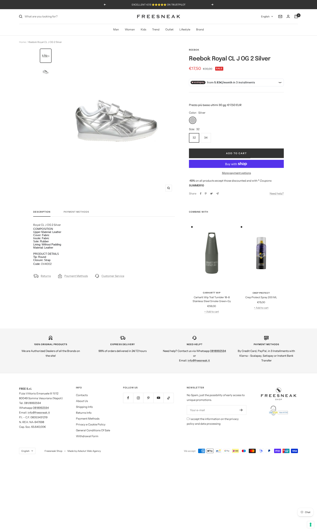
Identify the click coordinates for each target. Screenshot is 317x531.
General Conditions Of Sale (93, 430)
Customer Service (112, 276)
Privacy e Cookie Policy (90, 424)
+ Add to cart (211, 311)
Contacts (82, 395)
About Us (82, 401)
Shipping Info (84, 407)
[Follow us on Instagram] (138, 398)
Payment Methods (76, 212)
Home (22, 42)
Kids (143, 29)
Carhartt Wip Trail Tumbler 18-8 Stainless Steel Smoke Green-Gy (212, 299)
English (265, 16)
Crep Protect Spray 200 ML (261, 297)
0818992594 (218, 351)
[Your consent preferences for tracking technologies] (310, 524)
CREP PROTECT (261, 293)
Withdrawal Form (87, 436)
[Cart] (296, 16)
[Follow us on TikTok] (168, 398)
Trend (155, 29)
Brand (200, 29)
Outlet (169, 29)
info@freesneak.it (199, 360)
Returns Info (84, 412)
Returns (46, 276)
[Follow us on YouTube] (158, 398)
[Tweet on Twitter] (211, 193)
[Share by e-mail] (217, 193)
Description (41, 212)
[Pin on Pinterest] (206, 193)
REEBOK (194, 49)
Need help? (277, 193)
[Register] (241, 410)
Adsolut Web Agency (89, 450)
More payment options (236, 173)
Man (116, 29)
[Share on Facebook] (200, 193)
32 (194, 137)
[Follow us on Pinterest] (148, 398)
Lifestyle (184, 29)
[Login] (288, 16)
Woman (130, 29)
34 (205, 137)
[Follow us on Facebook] (128, 398)
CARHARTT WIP (212, 292)
